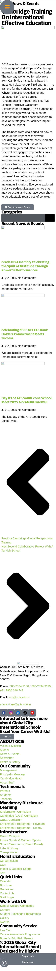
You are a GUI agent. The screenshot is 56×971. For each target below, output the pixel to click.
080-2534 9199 (41, 686)
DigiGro (32, 951)
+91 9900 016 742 (11, 690)
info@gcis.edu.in (19, 697)
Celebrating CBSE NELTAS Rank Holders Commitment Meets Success (24, 334)
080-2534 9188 (19, 686)
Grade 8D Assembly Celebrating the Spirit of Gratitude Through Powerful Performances (25, 266)
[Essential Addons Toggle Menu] (50, 218)
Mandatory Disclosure (21, 803)
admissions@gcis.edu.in (15, 704)
